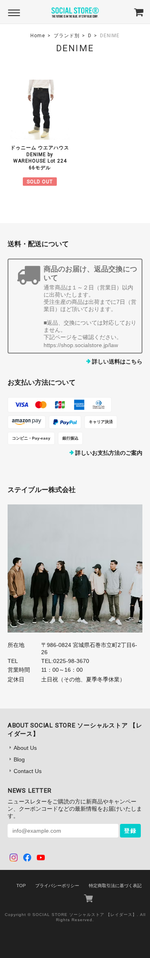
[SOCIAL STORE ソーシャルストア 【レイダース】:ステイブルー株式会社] (75, 568)
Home (37, 35)
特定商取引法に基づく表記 (115, 885)
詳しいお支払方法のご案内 (108, 453)
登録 (130, 830)
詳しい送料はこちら (117, 361)
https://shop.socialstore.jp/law (81, 345)
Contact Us (28, 771)
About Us (25, 748)
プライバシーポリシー (57, 885)
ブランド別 (67, 35)
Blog (19, 759)
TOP (21, 885)
